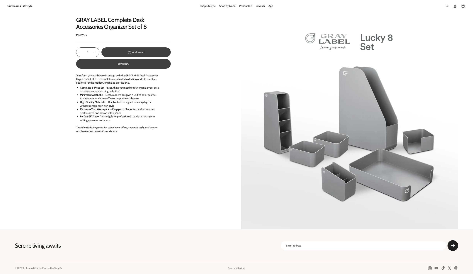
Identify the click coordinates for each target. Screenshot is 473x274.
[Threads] (456, 268)
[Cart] (463, 6)
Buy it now (123, 63)
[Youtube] (436, 268)
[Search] (447, 6)
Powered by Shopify (52, 268)
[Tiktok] (443, 268)
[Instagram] (430, 268)
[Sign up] (453, 245)
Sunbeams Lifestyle (32, 268)
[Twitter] (449, 268)
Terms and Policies (236, 268)
